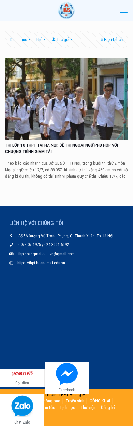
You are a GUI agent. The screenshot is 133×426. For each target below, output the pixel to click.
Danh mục (18, 39)
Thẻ (39, 39)
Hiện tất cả (113, 39)
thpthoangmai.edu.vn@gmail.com (46, 254)
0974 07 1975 (30, 244)
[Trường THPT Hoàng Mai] (66, 10)
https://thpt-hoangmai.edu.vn (41, 263)
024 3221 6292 (56, 244)
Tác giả (63, 39)
